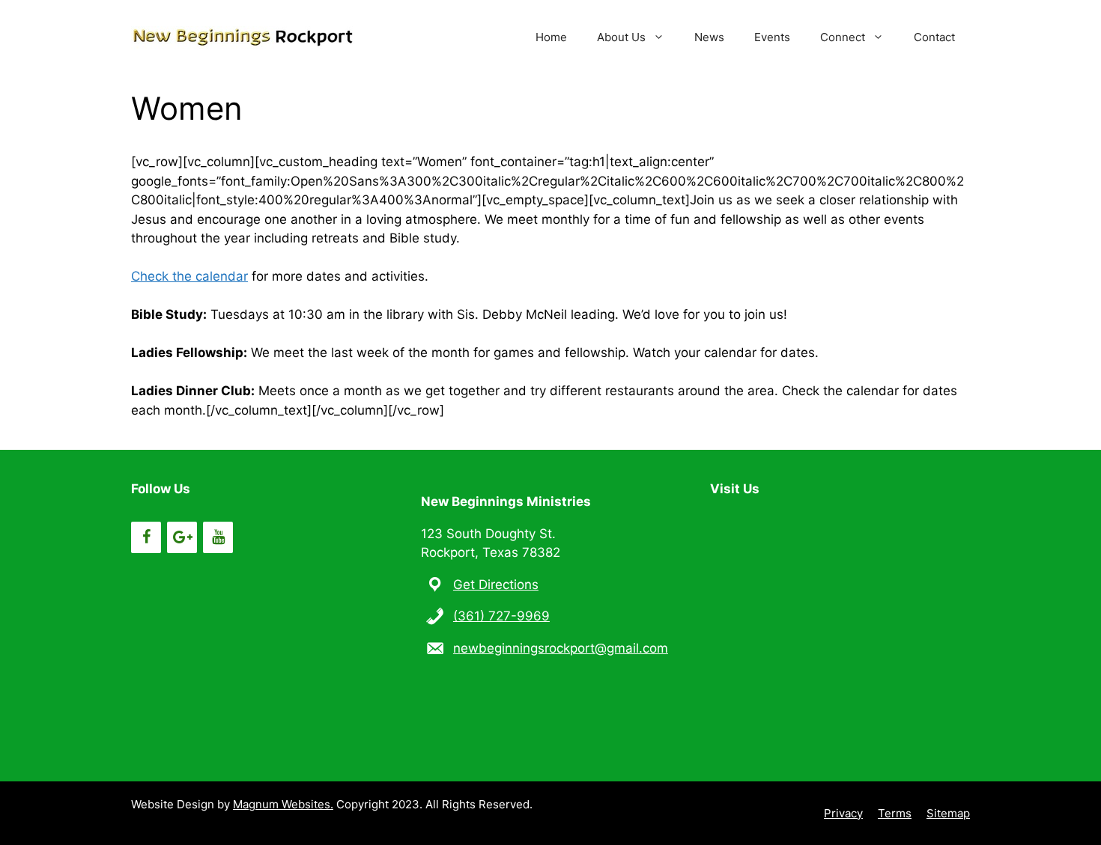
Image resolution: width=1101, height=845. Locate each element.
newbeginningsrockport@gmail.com (560, 648)
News (709, 37)
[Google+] (182, 537)
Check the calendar (189, 276)
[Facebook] (146, 537)
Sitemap (948, 813)
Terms (895, 813)
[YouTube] (218, 537)
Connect (842, 37)
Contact (934, 37)
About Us (621, 37)
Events (772, 37)
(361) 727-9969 (501, 615)
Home (551, 37)
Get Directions (496, 584)
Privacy (843, 813)
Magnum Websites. (283, 804)
